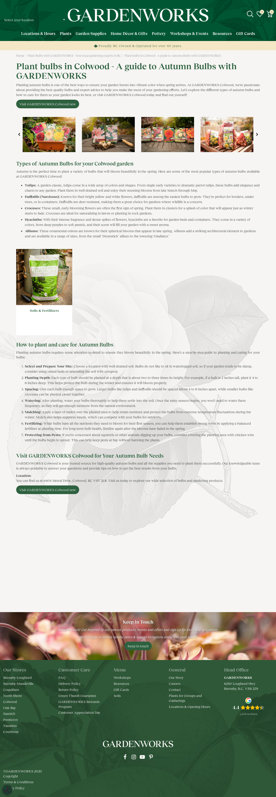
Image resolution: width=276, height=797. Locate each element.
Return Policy (68, 689)
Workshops (122, 677)
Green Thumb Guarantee (77, 695)
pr (151, 757)
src (250, 14)
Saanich (9, 713)
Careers (174, 683)
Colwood (10, 701)
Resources (121, 683)
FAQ (61, 677)
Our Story (176, 677)
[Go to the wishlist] (259, 14)
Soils (117, 695)
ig (133, 757)
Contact (175, 689)
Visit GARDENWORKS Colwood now (47, 104)
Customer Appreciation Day (79, 712)
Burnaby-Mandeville (18, 683)
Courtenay (11, 731)
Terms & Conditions (18, 782)
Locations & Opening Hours (189, 706)
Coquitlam (11, 689)
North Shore (12, 695)
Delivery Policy (69, 683)
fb (125, 757)
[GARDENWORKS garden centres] (138, 15)
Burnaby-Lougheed (17, 677)
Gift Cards (121, 689)
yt (142, 757)
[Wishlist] (260, 14)
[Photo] (49, 134)
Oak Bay (9, 708)
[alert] (7, 790)
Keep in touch (138, 646)
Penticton (10, 719)
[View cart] (269, 14)
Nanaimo (10, 725)
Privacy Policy (14, 788)
